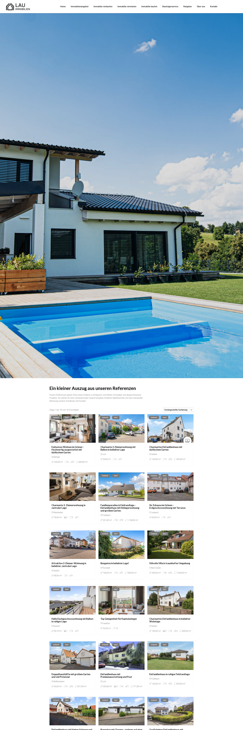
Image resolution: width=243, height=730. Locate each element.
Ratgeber (187, 6)
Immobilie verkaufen (103, 6)
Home (63, 6)
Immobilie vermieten (126, 6)
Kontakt (213, 6)
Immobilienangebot (79, 6)
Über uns (201, 6)
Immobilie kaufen (149, 6)
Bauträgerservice (170, 6)
